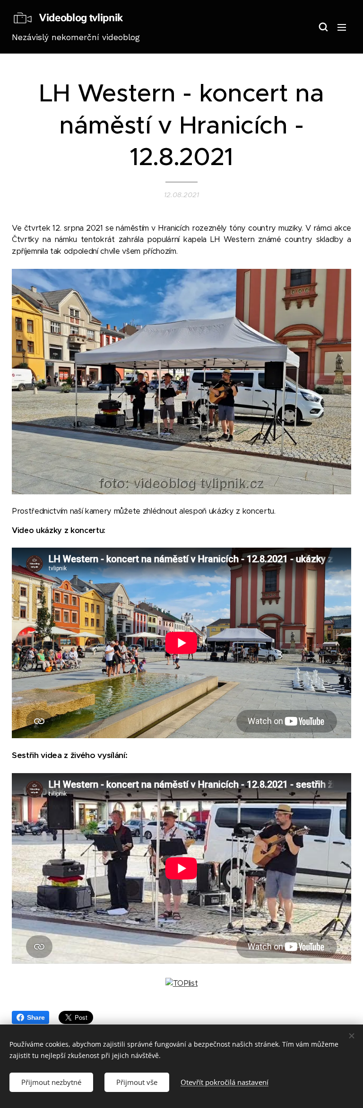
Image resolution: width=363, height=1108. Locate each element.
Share (35, 1017)
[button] (322, 27)
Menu (341, 26)
